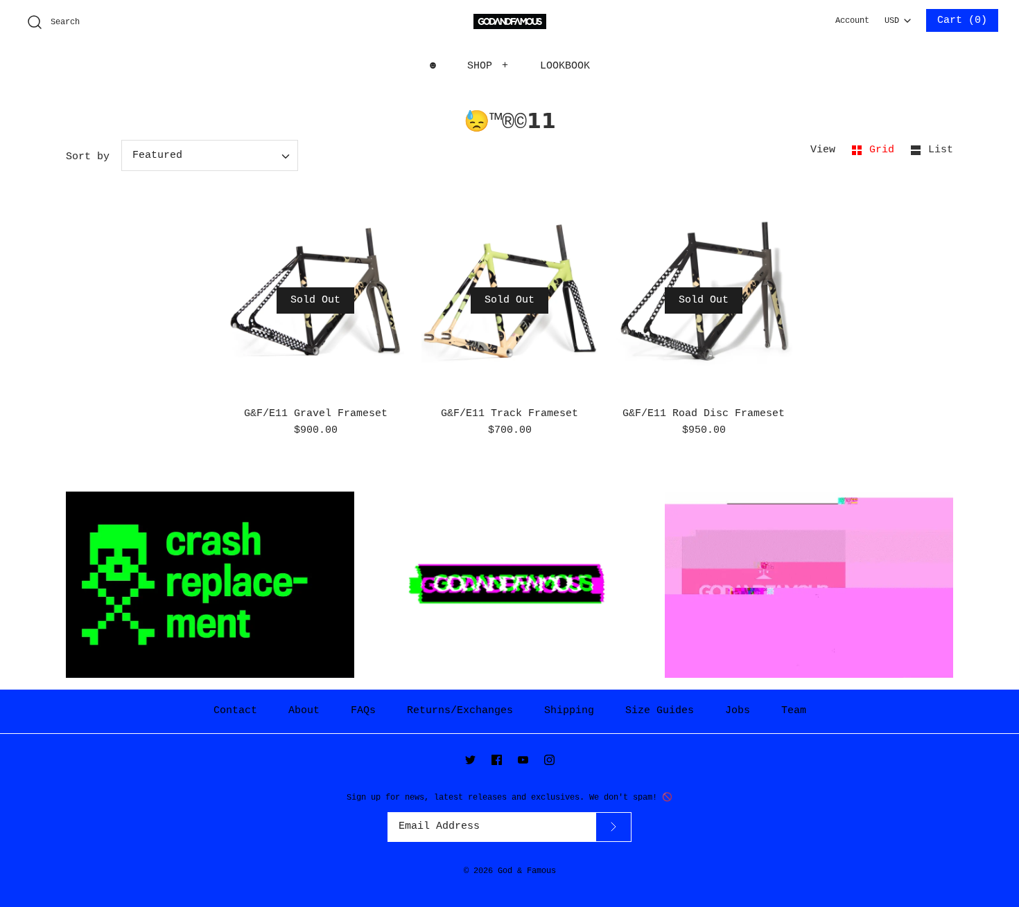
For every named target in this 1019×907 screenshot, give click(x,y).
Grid (884, 150)
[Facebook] (496, 760)
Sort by (88, 157)
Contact (235, 711)
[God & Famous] (509, 22)
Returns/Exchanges (460, 711)
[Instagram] (549, 760)
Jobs (737, 711)
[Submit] (613, 827)
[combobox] (897, 16)
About (304, 711)
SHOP (488, 66)
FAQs (363, 711)
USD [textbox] (897, 17)
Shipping (569, 711)
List (940, 150)
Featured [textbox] (157, 155)
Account (852, 21)
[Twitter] (470, 760)
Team (793, 711)
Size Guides (659, 711)
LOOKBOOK (565, 66)
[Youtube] (523, 760)
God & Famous (527, 871)
